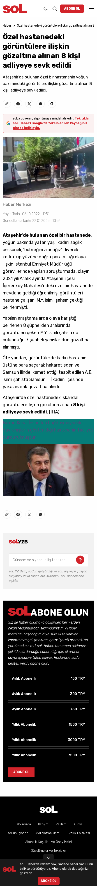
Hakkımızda (22, 824)
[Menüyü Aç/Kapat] (91, 8)
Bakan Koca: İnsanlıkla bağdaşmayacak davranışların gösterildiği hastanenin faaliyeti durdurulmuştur (48, 430)
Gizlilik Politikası (78, 833)
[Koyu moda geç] (45, 8)
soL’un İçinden (17, 833)
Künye (78, 824)
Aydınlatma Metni (47, 833)
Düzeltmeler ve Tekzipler (48, 851)
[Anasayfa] (48, 809)
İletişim (43, 824)
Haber (7, 26)
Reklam (61, 824)
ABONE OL (72, 9)
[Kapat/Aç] (48, 856)
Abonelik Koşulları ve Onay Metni (48, 842)
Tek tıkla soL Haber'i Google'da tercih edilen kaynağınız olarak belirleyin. (51, 123)
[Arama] (55, 8)
